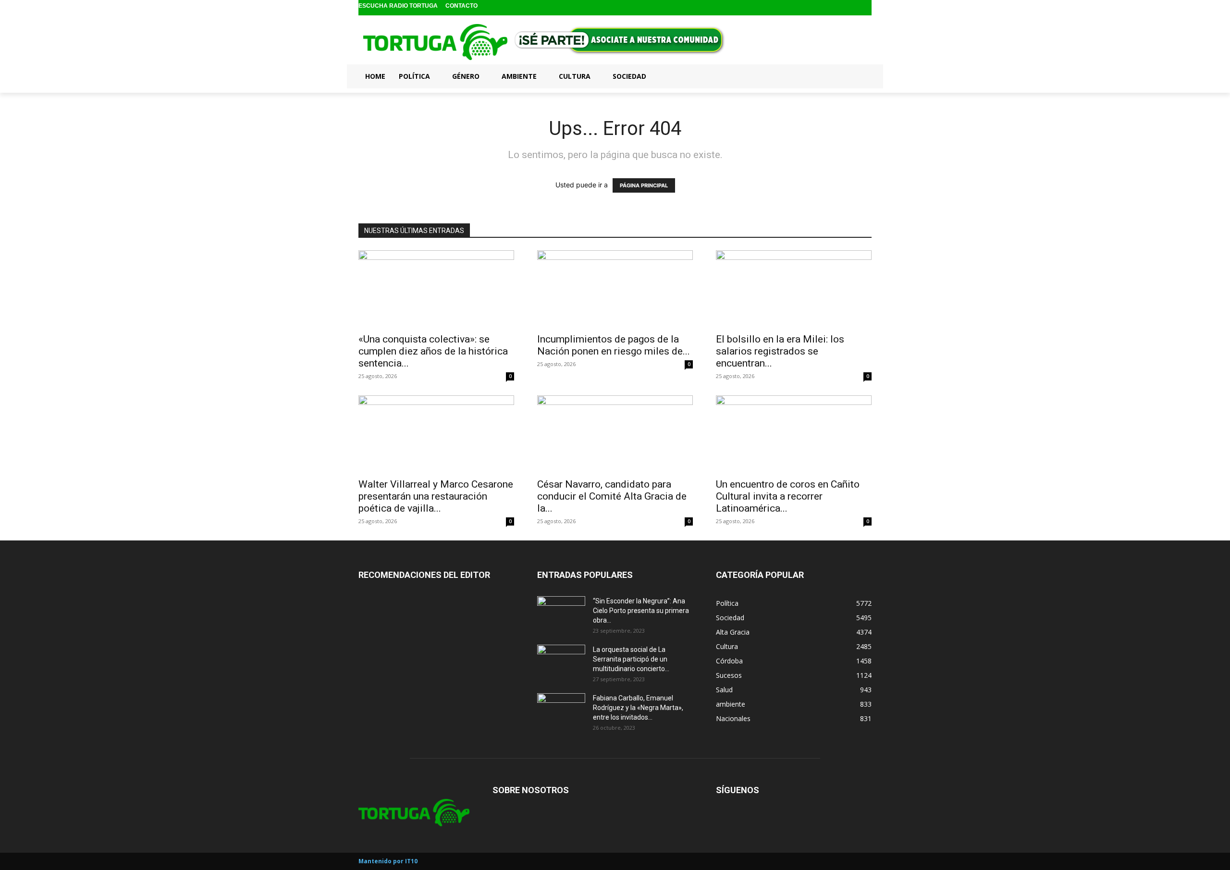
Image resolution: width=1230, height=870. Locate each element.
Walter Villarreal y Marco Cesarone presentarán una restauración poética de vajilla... (435, 496)
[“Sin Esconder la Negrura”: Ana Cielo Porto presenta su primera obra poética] (561, 613)
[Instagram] (850, 7)
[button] (860, 75)
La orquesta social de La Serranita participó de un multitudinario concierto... (631, 659)
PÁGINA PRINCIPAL (644, 185)
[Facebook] (834, 7)
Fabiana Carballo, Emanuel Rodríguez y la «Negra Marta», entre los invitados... (638, 707)
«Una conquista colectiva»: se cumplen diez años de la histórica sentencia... (433, 351)
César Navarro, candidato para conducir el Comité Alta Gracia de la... (612, 496)
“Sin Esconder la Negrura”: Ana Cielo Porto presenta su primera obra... (641, 610)
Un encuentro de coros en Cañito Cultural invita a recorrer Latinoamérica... (788, 496)
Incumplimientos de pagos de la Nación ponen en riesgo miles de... (613, 345)
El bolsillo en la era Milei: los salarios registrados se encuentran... (780, 351)
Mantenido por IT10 (388, 861)
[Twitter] (865, 7)
